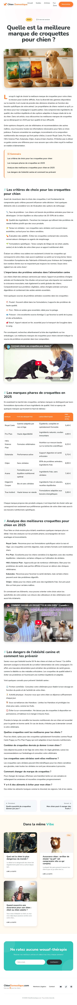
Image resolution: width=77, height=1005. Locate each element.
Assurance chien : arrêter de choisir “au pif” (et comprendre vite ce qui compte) (56, 860)
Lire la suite (11, 871)
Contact (52, 987)
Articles (47, 3)
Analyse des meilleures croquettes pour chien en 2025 (31, 167)
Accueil (30, 3)
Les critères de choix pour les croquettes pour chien (29, 158)
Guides (38, 3)
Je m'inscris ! (54, 962)
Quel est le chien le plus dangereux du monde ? (18, 857)
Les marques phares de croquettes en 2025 (26, 163)
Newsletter (66, 4)
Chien (17, 4)
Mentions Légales (39, 987)
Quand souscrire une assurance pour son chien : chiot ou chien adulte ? (19, 907)
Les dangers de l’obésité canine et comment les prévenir (31, 172)
